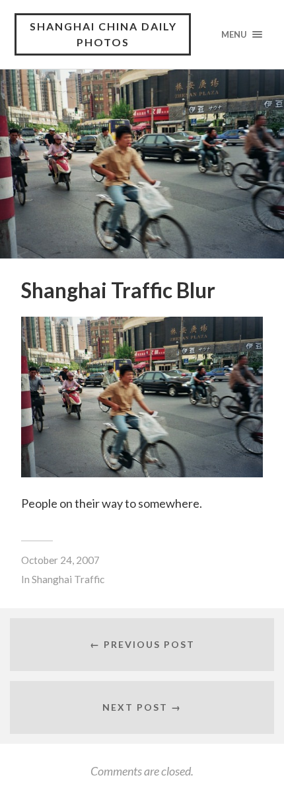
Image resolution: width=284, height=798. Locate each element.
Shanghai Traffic (68, 579)
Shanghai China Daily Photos (103, 34)
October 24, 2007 (60, 560)
